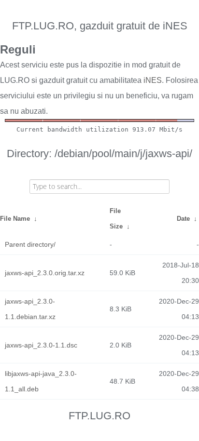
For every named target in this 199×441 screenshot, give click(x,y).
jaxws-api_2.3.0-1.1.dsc (41, 345)
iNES (152, 80)
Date (183, 218)
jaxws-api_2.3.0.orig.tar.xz (45, 273)
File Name (15, 218)
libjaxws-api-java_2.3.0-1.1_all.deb (41, 381)
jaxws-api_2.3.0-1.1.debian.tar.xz (30, 309)
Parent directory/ (30, 244)
